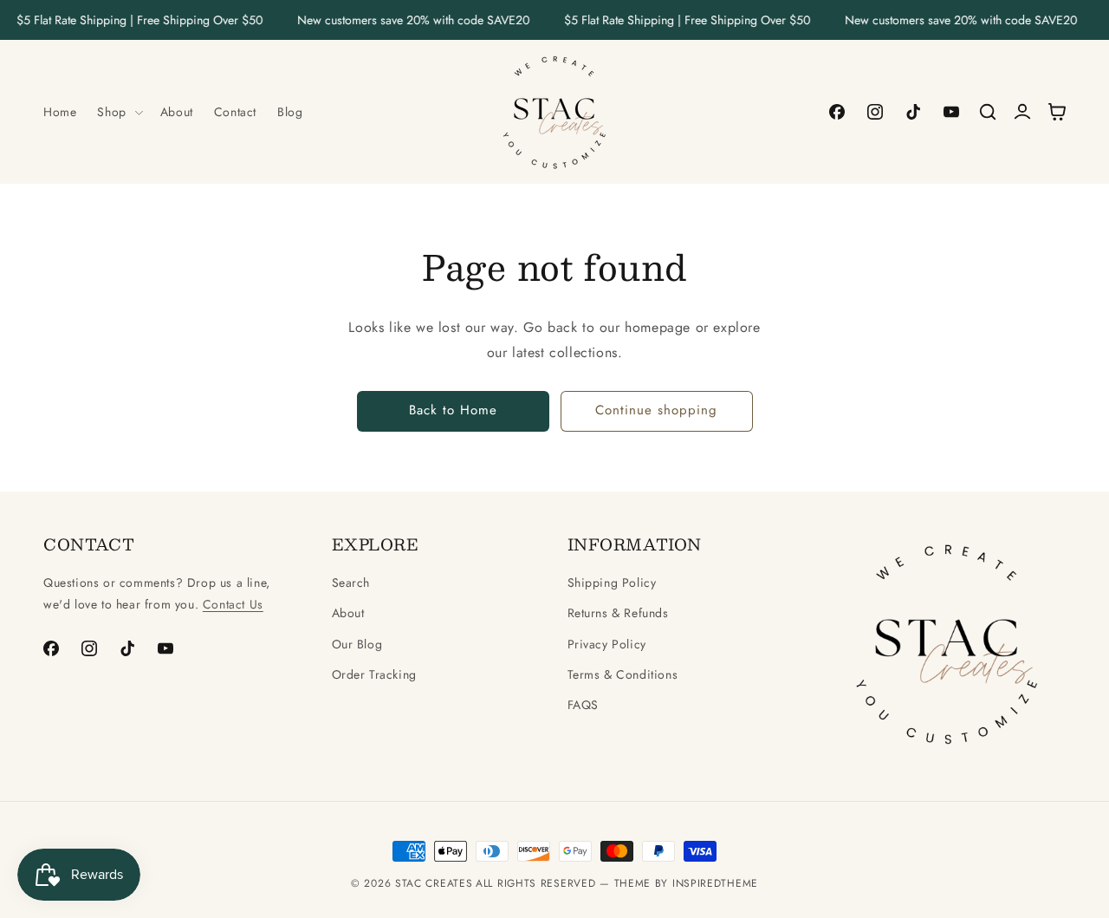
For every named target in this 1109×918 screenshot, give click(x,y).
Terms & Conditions (622, 674)
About (348, 613)
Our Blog (357, 644)
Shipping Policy (612, 582)
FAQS (583, 704)
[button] (118, 112)
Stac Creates (433, 883)
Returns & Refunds (618, 613)
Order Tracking (374, 674)
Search (351, 582)
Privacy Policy (606, 644)
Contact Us (233, 604)
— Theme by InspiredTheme (676, 883)
